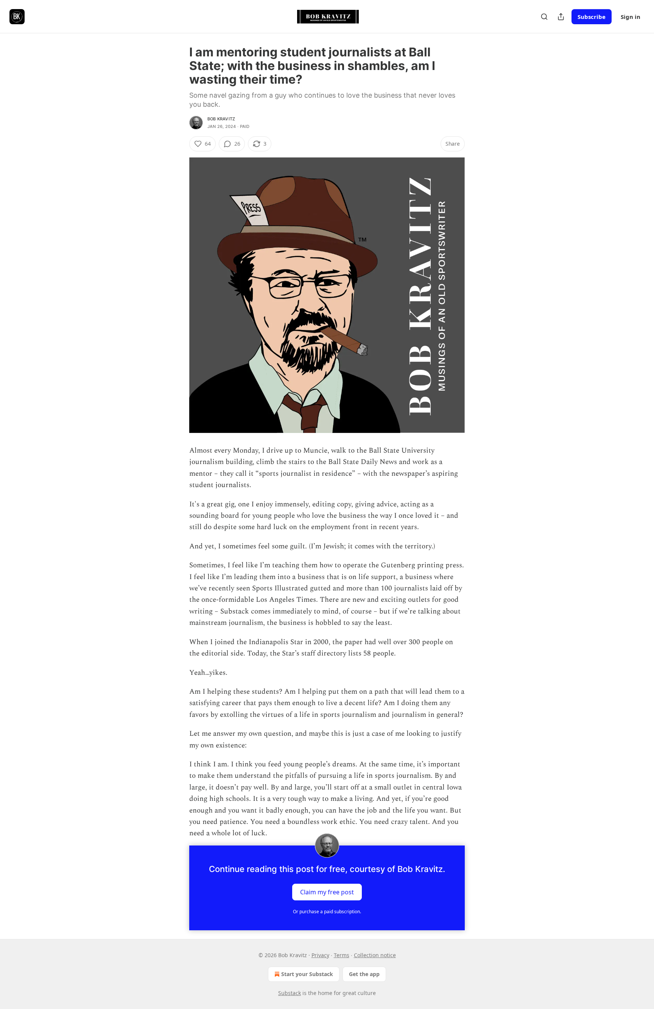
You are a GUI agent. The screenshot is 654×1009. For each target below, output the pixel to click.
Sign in (630, 16)
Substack (289, 993)
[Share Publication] (560, 16)
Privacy (320, 955)
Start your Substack (307, 974)
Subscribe (592, 16)
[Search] (544, 16)
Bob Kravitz (221, 118)
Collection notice (375, 955)
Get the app (364, 974)
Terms (341, 955)
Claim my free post (327, 892)
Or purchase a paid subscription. (327, 911)
